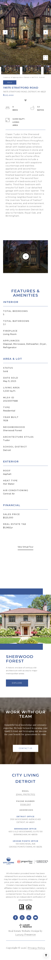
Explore (17, 683)
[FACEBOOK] (15, 917)
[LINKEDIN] (28, 917)
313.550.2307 (25, 805)
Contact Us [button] (25, 748)
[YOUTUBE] (35, 917)
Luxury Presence (25, 934)
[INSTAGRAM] (22, 917)
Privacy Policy (36, 948)
